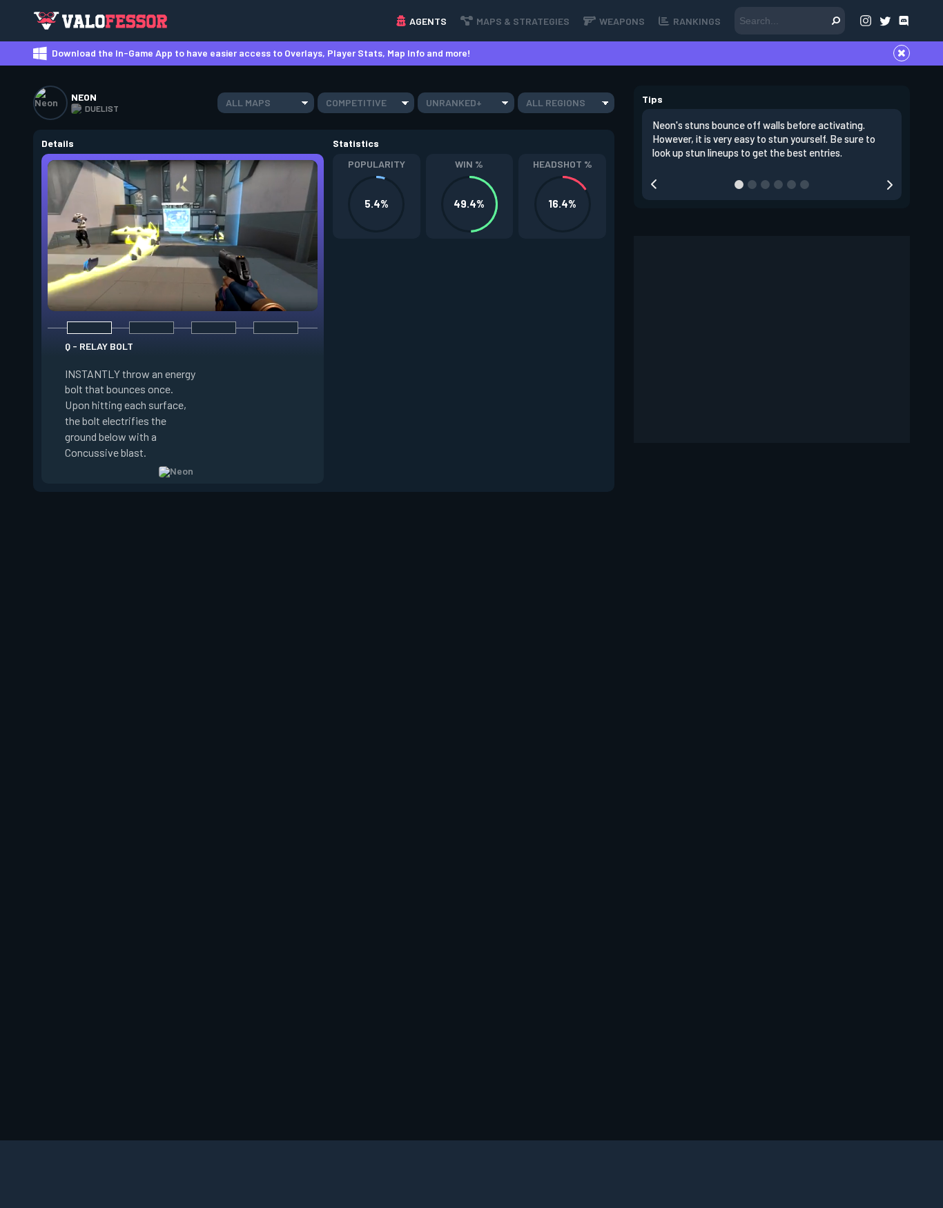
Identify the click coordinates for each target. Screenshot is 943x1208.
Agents (428, 21)
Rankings (697, 21)
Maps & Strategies (523, 21)
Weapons (622, 21)
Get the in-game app (253, 20)
